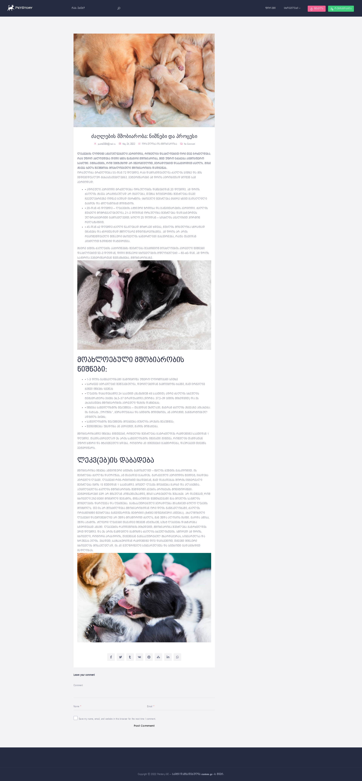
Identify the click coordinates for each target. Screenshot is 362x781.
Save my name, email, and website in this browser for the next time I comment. (117, 718)
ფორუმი (270, 8)
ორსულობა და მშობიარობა (159, 144)
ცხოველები (291, 8)
